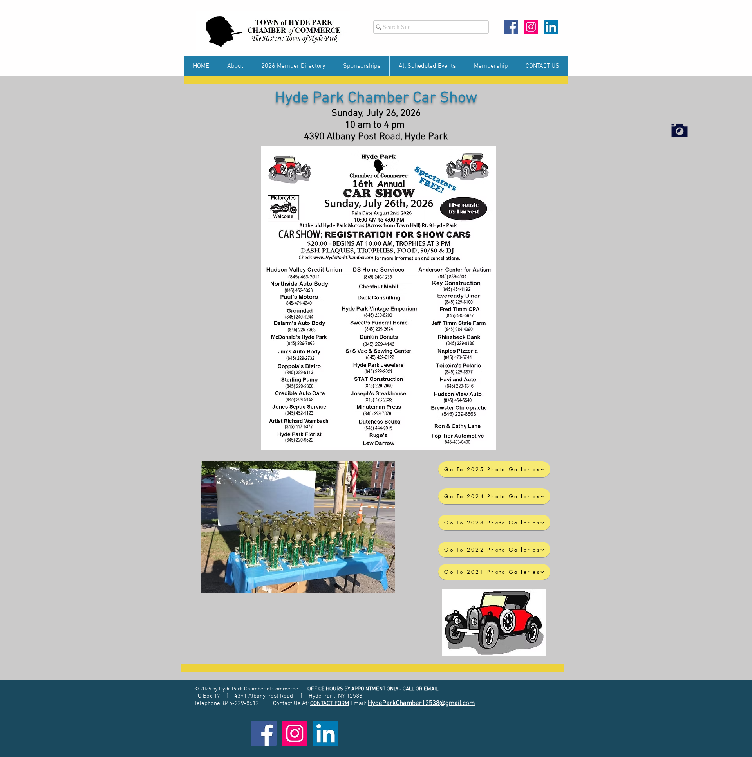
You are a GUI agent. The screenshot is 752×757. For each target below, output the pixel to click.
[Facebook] (511, 27)
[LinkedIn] (551, 27)
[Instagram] (531, 27)
